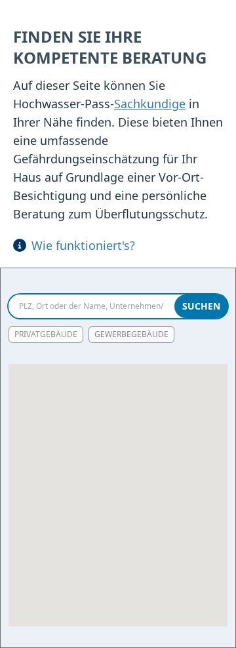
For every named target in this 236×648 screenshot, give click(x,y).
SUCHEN (201, 306)
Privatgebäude (45, 334)
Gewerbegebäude (131, 334)
